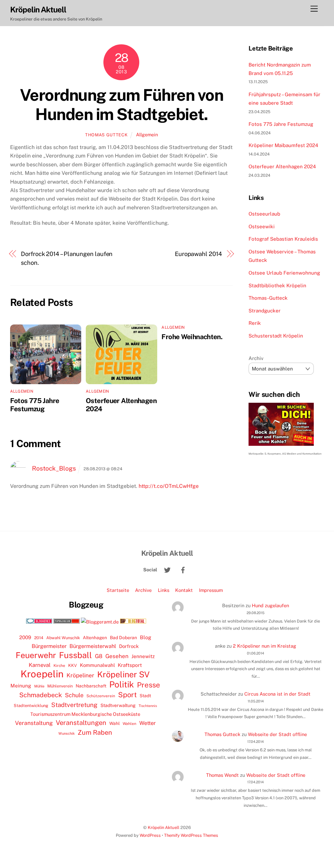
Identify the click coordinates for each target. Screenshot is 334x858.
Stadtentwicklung (31, 705)
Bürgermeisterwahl (92, 646)
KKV (72, 665)
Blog (145, 637)
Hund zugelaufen (270, 605)
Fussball (75, 655)
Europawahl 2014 (198, 253)
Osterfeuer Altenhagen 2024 (282, 166)
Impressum (211, 590)
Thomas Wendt (222, 775)
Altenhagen (95, 637)
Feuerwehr (36, 655)
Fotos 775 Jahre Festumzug (34, 405)
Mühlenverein (60, 686)
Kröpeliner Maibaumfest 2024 (283, 145)
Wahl (114, 723)
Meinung (20, 685)
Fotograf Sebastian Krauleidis (283, 239)
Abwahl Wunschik (63, 637)
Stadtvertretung (74, 704)
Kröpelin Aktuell (163, 827)
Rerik (255, 323)
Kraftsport (130, 665)
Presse (148, 685)
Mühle (39, 686)
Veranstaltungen (81, 723)
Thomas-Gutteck (268, 298)
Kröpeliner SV (123, 674)
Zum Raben (95, 732)
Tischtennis (148, 706)
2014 (38, 637)
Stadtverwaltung (118, 705)
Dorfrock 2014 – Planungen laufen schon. (67, 258)
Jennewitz (143, 656)
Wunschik (66, 733)
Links (163, 590)
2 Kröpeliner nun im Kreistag (264, 646)
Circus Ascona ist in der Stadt (277, 694)
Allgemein (147, 134)
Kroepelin (42, 674)
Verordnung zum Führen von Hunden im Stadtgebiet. (121, 104)
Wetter (147, 723)
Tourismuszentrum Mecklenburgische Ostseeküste (85, 714)
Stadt (145, 695)
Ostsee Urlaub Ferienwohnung (284, 273)
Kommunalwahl (97, 665)
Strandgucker (265, 310)
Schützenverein (100, 696)
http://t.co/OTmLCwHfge (169, 486)
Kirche (59, 665)
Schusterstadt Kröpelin (276, 336)
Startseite (118, 590)
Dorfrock (129, 646)
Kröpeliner (80, 675)
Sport (127, 694)
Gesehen (117, 656)
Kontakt (184, 590)
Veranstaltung (34, 722)
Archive (143, 590)
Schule (74, 695)
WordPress (150, 835)
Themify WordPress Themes (191, 835)
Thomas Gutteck (106, 134)
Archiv (256, 358)
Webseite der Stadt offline (277, 734)
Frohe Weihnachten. (191, 337)
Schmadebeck (40, 695)
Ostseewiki (262, 226)
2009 (25, 637)
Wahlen (129, 723)
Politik (121, 684)
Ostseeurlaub (264, 214)
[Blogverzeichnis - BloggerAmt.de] (100, 622)
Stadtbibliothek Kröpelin (277, 285)
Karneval (40, 665)
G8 (98, 656)
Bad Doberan (123, 637)
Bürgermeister (49, 646)
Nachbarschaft (91, 685)
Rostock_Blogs (54, 468)
